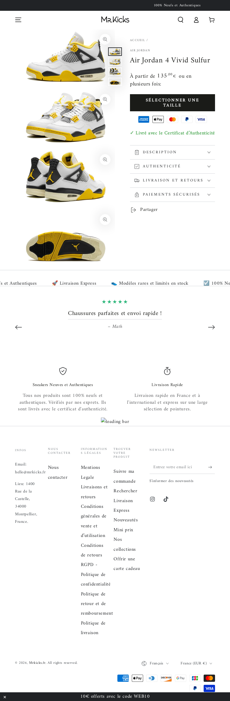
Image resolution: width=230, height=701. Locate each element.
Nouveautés (126, 520)
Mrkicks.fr (37, 663)
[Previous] (18, 327)
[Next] (211, 327)
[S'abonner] (211, 467)
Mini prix (123, 530)
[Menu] (18, 19)
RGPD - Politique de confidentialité (96, 575)
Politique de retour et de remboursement (97, 604)
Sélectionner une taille (172, 103)
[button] (180, 19)
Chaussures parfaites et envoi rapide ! (115, 313)
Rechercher (125, 491)
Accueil (137, 40)
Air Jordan (140, 51)
